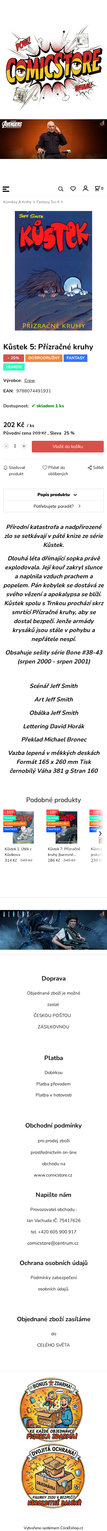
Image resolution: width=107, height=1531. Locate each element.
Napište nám (53, 1195)
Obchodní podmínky (53, 1126)
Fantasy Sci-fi (48, 202)
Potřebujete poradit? (54, 506)
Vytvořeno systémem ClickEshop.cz (53, 1527)
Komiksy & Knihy (17, 202)
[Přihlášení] (85, 188)
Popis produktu (53, 495)
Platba (53, 1058)
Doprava (54, 979)
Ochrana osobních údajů (54, 1263)
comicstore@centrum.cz (52, 1243)
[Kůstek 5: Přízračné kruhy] (53, 271)
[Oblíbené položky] (73, 189)
